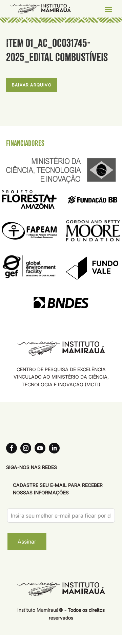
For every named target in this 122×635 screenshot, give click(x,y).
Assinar (27, 541)
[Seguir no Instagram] (25, 448)
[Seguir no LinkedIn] (54, 448)
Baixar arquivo (32, 84)
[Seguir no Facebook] (11, 448)
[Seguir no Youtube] (40, 448)
